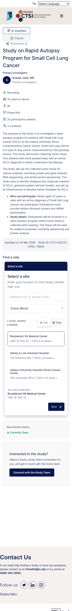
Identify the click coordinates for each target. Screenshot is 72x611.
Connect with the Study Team (31, 472)
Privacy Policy (8, 593)
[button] (36, 338)
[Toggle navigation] (62, 16)
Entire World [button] (19, 308)
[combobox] (36, 296)
